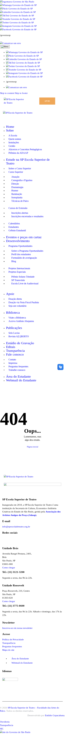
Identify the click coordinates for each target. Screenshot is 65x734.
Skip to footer (21, 93)
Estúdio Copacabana (54, 715)
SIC (1, 729)
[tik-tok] (21, 392)
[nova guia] (10, 43)
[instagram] (1, 392)
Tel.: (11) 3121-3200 (13, 572)
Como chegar (8, 567)
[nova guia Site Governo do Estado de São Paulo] (17, 1)
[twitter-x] (16, 392)
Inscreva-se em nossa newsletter (17, 628)
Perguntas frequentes (12, 646)
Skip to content (7, 93)
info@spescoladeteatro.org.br (16, 526)
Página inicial (32, 447)
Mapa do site (8, 650)
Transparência (8, 643)
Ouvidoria (5, 722)
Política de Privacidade (13, 639)
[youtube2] (12, 392)
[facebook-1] (7, 392)
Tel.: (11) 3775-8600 (13, 605)
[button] (24, 52)
